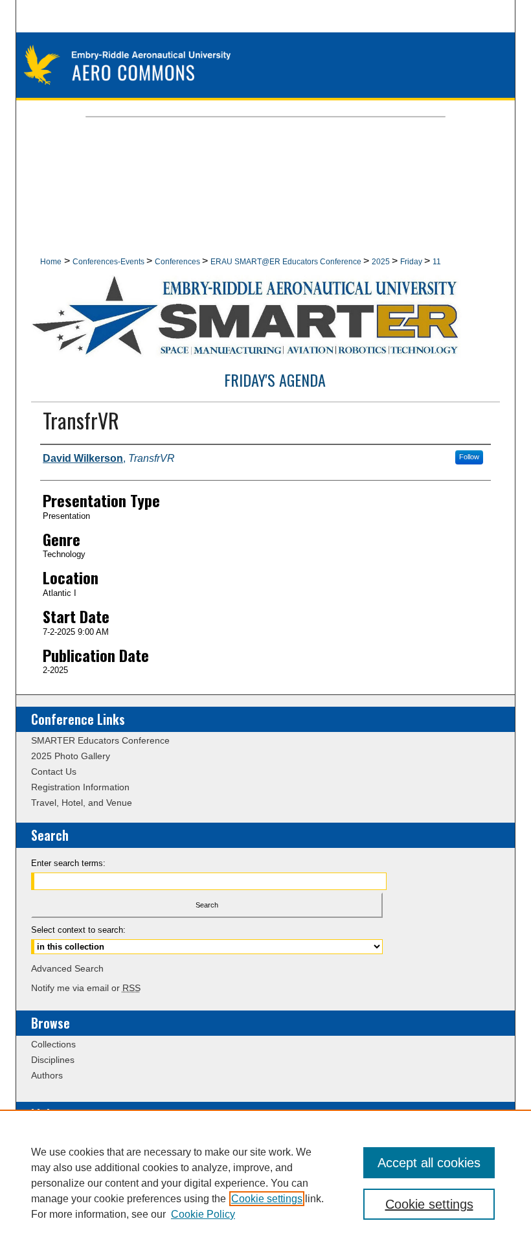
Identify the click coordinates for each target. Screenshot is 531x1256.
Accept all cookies (429, 1163)
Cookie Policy (203, 1214)
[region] (265, 1183)
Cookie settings (266, 1198)
